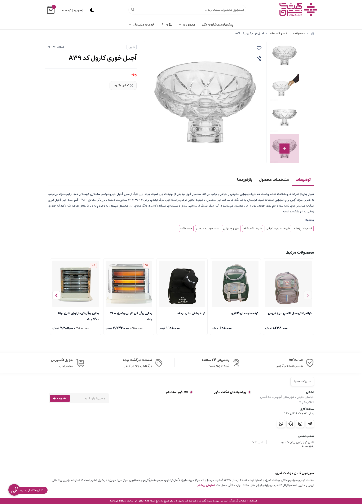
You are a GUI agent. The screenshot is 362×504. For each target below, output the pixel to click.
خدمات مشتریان (143, 24)
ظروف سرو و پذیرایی (278, 228)
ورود (76, 10)
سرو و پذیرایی (231, 228)
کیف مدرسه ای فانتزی (245, 313)
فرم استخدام (174, 392)
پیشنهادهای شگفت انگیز (217, 24)
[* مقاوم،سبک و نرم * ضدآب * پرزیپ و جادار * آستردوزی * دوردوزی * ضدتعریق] (182, 284)
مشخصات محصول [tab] (274, 179)
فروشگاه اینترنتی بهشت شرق (222, 501)
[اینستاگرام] (300, 424)
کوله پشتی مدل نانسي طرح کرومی (290, 313)
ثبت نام (66, 10)
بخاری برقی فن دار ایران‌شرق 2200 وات (131, 316)
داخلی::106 (258, 442)
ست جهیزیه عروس (207, 228)
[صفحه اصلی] (312, 33)
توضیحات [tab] (303, 179)
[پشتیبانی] (290, 424)
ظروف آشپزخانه (252, 228)
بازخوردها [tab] (244, 179)
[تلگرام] (310, 424)
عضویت (62, 398)
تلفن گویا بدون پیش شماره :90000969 (297, 444)
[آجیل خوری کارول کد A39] (299, 460)
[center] (132, 9)
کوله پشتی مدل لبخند (191, 313)
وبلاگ (164, 24)
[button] (56, 295)
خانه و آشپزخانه (278, 33)
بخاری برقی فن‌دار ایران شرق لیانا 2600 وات (78, 316)
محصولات (189, 24)
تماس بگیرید (121, 85)
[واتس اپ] (281, 424)
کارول (131, 47)
